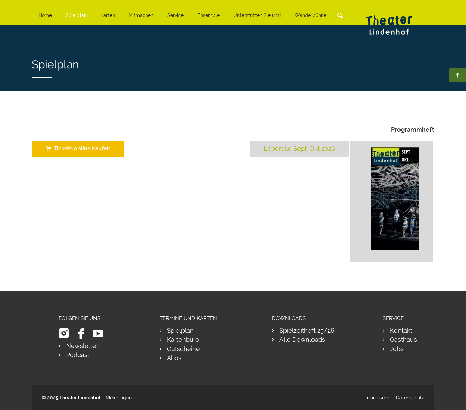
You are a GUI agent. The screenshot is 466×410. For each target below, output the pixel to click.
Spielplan (76, 15)
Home (45, 15)
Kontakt (401, 330)
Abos (174, 358)
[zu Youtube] (100, 333)
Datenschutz (410, 397)
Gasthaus (403, 339)
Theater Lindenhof (79, 397)
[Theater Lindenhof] (395, 20)
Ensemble (208, 15)
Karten (107, 15)
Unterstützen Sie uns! (257, 15)
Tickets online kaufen (81, 148)
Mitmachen (141, 15)
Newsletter (82, 345)
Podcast (77, 354)
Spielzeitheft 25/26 (306, 330)
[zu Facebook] (83, 333)
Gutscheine (183, 348)
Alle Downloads (302, 339)
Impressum (376, 397)
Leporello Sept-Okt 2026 (299, 148)
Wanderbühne (310, 15)
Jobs (397, 348)
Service (175, 15)
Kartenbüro (183, 339)
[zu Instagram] (66, 333)
